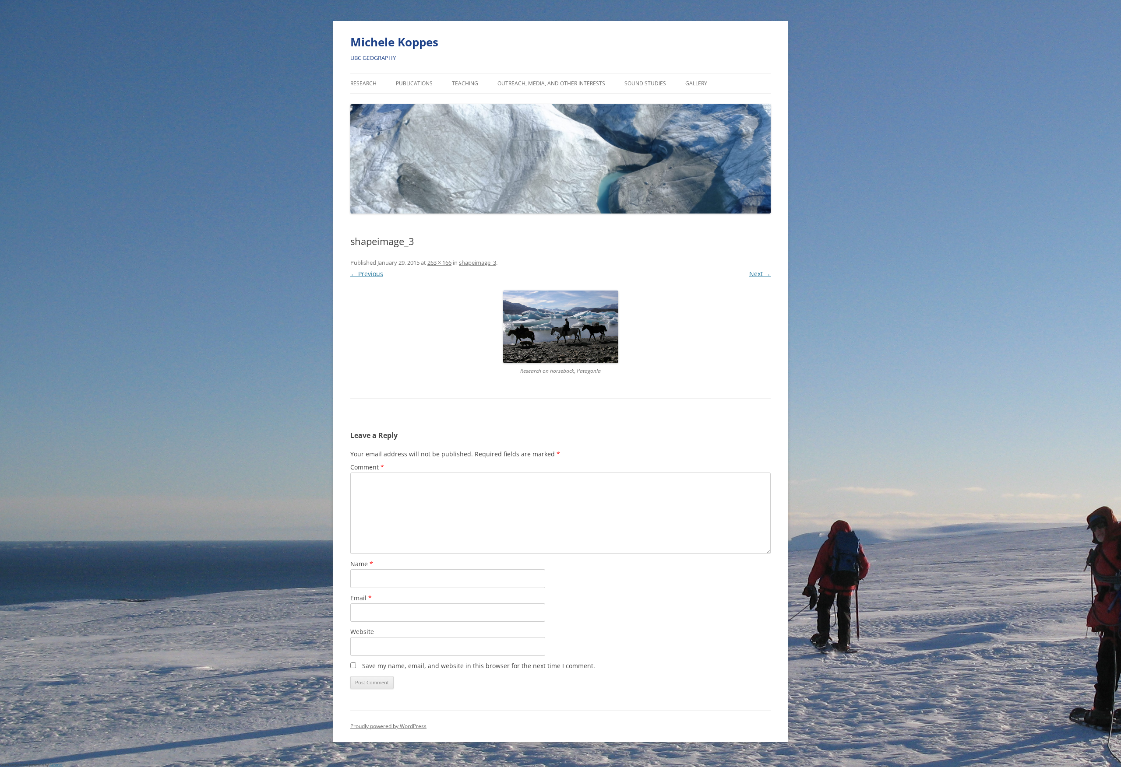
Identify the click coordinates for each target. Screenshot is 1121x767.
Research (363, 83)
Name (361, 564)
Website (362, 631)
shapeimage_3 (477, 262)
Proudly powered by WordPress (388, 726)
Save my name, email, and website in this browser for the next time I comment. (478, 666)
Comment (367, 467)
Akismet (56, 764)
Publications (414, 83)
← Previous (366, 274)
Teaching (465, 83)
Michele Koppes (394, 42)
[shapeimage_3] (560, 327)
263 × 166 (439, 262)
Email (361, 598)
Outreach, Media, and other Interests (551, 83)
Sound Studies (645, 83)
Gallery (696, 83)
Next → (760, 274)
